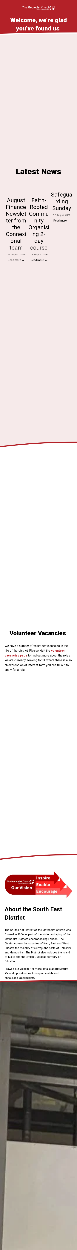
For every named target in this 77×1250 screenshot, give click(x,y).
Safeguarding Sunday (61, 201)
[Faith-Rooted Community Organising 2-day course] (39, 188)
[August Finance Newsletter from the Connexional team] (16, 188)
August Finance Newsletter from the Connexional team (16, 224)
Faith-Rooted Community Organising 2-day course (38, 224)
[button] (65, 178)
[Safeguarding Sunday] (62, 185)
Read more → (16, 260)
